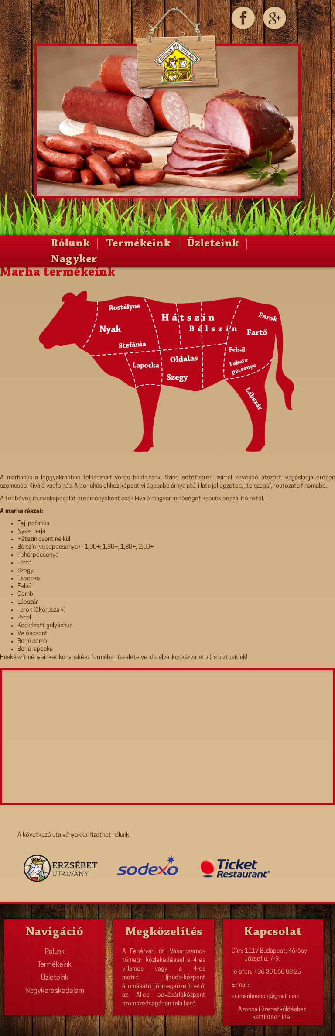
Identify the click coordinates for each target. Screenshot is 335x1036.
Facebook (242, 18)
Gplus (274, 18)
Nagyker (74, 259)
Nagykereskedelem (54, 991)
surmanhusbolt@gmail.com (265, 996)
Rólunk (70, 244)
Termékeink (138, 244)
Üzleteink (213, 244)
